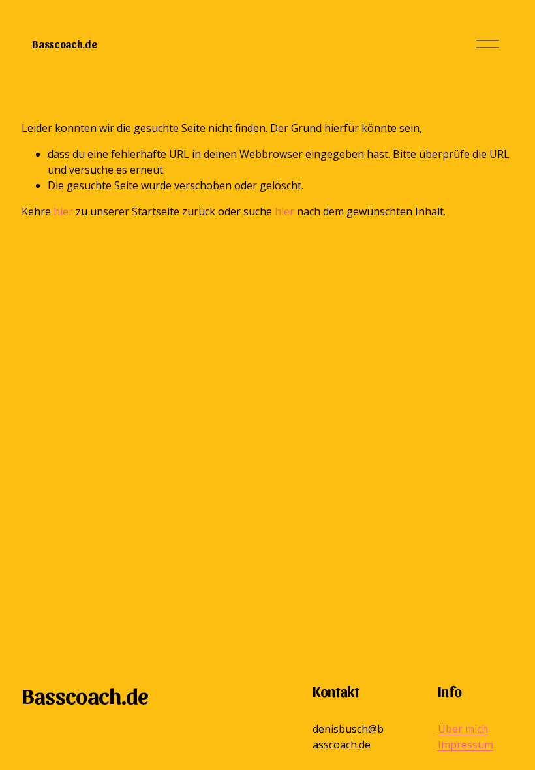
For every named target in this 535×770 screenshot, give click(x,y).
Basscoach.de (64, 44)
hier (63, 211)
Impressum (465, 744)
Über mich (463, 729)
